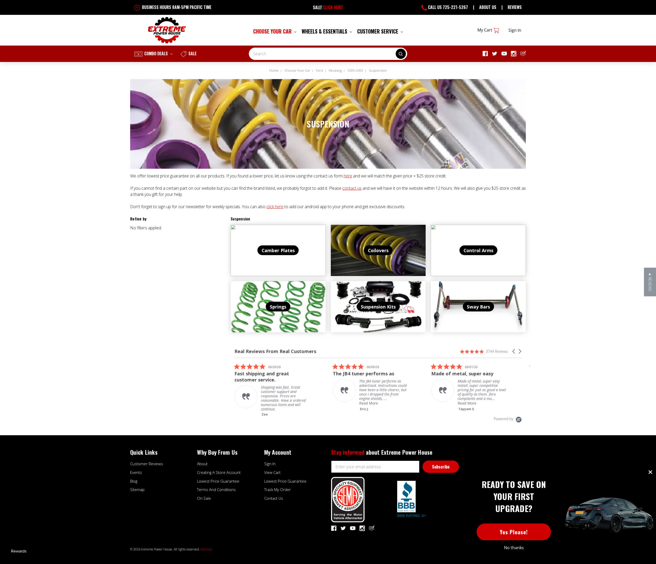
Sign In (269, 463)
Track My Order (277, 489)
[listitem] (271, 390)
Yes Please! (514, 532)
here (348, 176)
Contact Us (273, 498)
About (202, 463)
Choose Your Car (273, 31)
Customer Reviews (146, 463)
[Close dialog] (650, 472)
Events (136, 472)
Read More (366, 403)
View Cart (272, 472)
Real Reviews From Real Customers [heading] (275, 351)
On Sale (204, 498)
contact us (352, 188)
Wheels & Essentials (325, 31)
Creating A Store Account (219, 472)
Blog (133, 481)
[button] (514, 351)
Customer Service (378, 31)
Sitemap (137, 489)
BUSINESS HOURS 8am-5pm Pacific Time (176, 7)
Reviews (515, 7)
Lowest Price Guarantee (218, 481)
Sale (192, 53)
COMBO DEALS (156, 53)
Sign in (514, 30)
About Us (487, 7)
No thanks (514, 547)
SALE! (328, 7)
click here (274, 206)
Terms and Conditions (216, 489)
